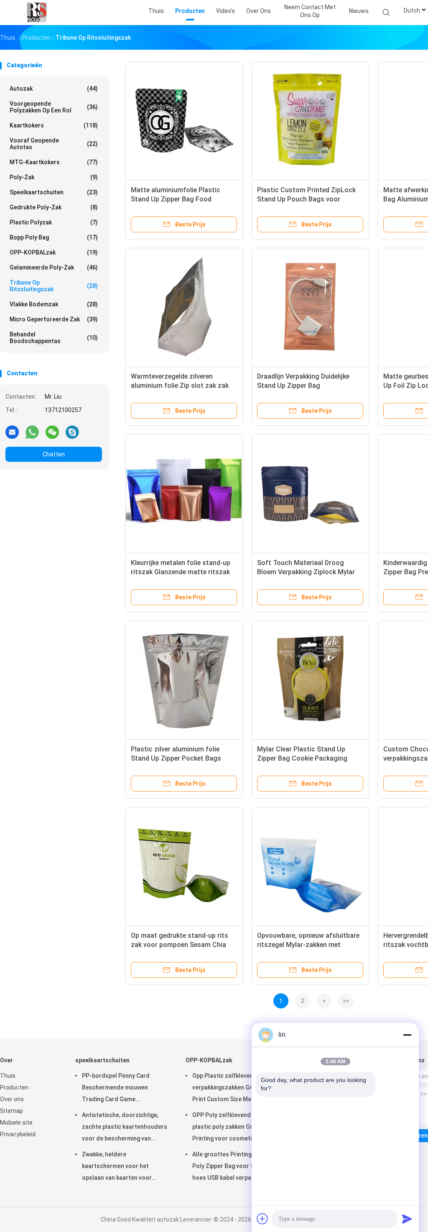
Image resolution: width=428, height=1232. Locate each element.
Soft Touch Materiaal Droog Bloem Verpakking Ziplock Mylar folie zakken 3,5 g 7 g (306, 572)
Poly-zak (54, 177)
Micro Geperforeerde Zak (54, 319)
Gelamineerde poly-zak (54, 267)
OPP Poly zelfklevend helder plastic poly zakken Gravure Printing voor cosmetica (231, 1127)
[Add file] (262, 1218)
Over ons (12, 1099)
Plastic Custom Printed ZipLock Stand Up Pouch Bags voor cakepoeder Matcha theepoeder (306, 199)
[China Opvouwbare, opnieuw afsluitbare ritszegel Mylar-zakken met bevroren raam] (310, 865)
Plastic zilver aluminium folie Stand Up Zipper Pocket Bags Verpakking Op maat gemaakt (176, 758)
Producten (14, 1087)
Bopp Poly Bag (54, 237)
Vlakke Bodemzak (54, 304)
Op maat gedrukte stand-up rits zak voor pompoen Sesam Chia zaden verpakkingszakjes (179, 945)
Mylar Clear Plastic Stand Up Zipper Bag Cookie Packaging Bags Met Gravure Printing (302, 758)
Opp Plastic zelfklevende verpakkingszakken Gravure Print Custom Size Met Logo (230, 1087)
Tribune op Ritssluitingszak (54, 286)
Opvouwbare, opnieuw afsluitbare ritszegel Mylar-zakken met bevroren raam (308, 945)
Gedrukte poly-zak (54, 207)
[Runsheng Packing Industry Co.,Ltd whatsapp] (32, 431)
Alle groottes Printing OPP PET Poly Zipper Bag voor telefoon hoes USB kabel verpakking (234, 1166)
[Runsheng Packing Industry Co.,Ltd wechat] (52, 431)
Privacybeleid (18, 1134)
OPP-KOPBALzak (54, 252)
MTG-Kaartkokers (54, 162)
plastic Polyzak (54, 222)
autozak (54, 88)
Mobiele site (16, 1122)
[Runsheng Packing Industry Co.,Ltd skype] (72, 431)
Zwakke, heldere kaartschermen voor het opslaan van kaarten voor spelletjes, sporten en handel (122, 1167)
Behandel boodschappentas (54, 337)
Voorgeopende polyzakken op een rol (54, 107)
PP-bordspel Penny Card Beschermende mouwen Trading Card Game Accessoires (116, 1088)
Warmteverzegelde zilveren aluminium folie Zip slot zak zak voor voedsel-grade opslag (180, 385)
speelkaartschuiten (54, 192)
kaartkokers (54, 125)
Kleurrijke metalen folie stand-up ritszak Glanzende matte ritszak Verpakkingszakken (180, 572)
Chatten (54, 454)
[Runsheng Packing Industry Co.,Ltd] (37, 13)
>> (346, 1001)
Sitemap (11, 1110)
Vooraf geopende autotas (54, 143)
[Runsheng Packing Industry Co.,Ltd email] (12, 431)
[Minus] (407, 1035)
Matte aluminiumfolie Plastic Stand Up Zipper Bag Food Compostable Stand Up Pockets (180, 199)
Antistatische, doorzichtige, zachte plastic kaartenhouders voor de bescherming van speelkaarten (124, 1128)
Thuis (7, 1075)
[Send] (407, 1218)
